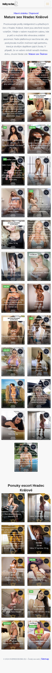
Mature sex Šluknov (38, 54)
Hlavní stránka (20, 13)
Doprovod (33, 13)
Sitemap (45, 659)
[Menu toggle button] (47, 4)
